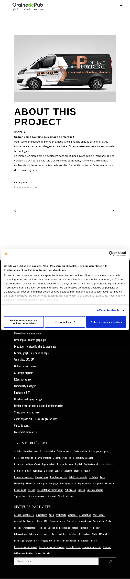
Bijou (39, 521)
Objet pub (42, 483)
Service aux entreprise (25, 547)
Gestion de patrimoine (59, 527)
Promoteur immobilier (65, 540)
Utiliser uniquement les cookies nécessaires (23, 322)
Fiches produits (82, 470)
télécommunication (23, 553)
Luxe (54, 534)
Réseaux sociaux (22, 379)
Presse (31, 490)
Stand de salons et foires (27, 412)
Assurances (99, 515)
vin (48, 553)
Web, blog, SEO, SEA (24, 359)
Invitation (93, 477)
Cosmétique (85, 521)
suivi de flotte (73, 547)
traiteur (107, 547)
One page (53, 483)
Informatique (20, 534)
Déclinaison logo (22, 470)
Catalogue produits (23, 457)
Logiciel (46, 534)
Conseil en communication (27, 333)
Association (85, 515)
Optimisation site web (25, 366)
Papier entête (85, 483)
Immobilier (85, 527)
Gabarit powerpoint (24, 477)
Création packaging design (28, 399)
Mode (94, 534)
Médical (103, 534)
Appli (51, 515)
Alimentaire (41, 515)
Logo (102, 477)
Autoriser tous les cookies (106, 322)
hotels (75, 527)
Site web (52, 496)
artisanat (73, 515)
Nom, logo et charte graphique (30, 340)
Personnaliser (63, 322)
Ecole (108, 521)
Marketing (19, 483)
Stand (61, 496)
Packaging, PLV (22, 392)
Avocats (31, 521)
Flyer (94, 470)
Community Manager (83, 457)
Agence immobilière (24, 515)
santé (94, 540)
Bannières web (31, 451)
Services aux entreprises (51, 547)
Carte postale (80, 451)
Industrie (97, 527)
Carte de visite (47, 451)
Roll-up (81, 490)
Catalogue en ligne (98, 451)
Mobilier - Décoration (79, 534)
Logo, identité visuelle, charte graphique (35, 346)
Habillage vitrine (58, 477)
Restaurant (83, 540)
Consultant (72, 521)
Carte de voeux (21, 425)
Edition (58, 470)
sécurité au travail (91, 547)
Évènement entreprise (25, 432)
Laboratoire (35, 534)
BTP (46, 521)
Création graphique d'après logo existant (34, 464)
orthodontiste (33, 540)
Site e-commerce (37, 496)
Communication (57, 521)
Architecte (61, 515)
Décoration (98, 521)
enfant (17, 527)
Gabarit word (41, 477)
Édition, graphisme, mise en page (31, 353)
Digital (78, 464)
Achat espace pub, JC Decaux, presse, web (35, 419)
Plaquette (98, 483)
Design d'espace (65, 464)
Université (40, 553)
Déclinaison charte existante (98, 464)
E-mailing (48, 470)
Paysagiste (46, 540)
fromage (42, 527)
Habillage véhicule (78, 477)
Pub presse (70, 490)
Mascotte (31, 483)
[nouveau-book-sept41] (65, 70)
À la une (70, 496)
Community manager (25, 386)
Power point (20, 490)
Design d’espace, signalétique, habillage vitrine (38, 406)
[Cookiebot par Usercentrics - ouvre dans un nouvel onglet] (111, 253)
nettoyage (19, 540)
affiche (18, 451)
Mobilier (63, 534)
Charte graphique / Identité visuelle (53, 457)
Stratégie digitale (23, 373)
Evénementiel (29, 527)
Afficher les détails (108, 310)
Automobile (19, 521)
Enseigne (68, 470)
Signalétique (20, 496)
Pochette (109, 483)
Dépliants (37, 470)
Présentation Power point (50, 490)
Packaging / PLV (68, 483)
